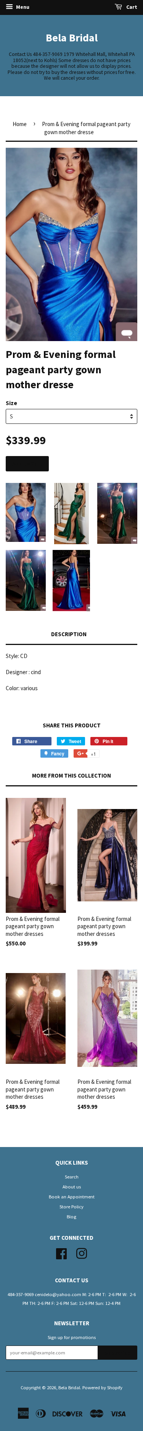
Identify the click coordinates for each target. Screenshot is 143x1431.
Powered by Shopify (102, 1387)
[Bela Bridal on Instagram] (81, 1252)
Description (69, 634)
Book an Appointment (72, 1196)
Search (72, 1176)
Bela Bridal (72, 37)
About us (72, 1186)
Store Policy (71, 1206)
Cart (131, 6)
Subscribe (117, 1353)
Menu (22, 6)
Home (20, 124)
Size (11, 403)
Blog (71, 1216)
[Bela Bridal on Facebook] (61, 1252)
